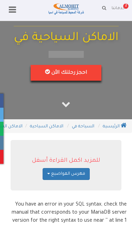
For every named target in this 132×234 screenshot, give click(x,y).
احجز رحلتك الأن (68, 73)
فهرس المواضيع (67, 174)
